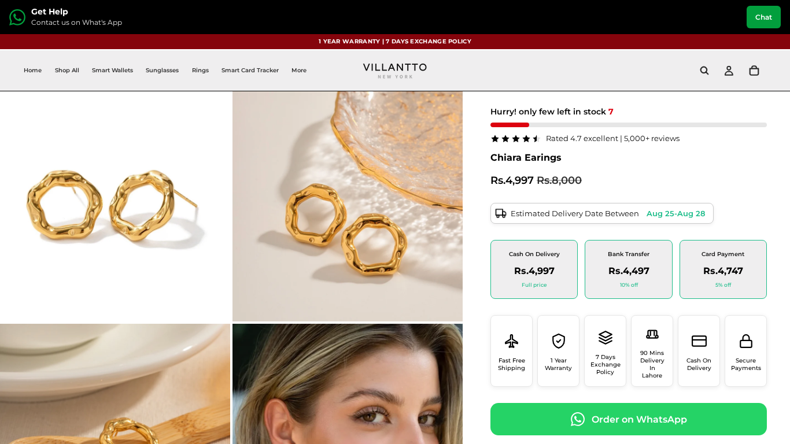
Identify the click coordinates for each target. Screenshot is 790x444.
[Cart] (754, 70)
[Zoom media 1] (115, 206)
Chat (763, 17)
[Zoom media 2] (347, 206)
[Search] (704, 70)
